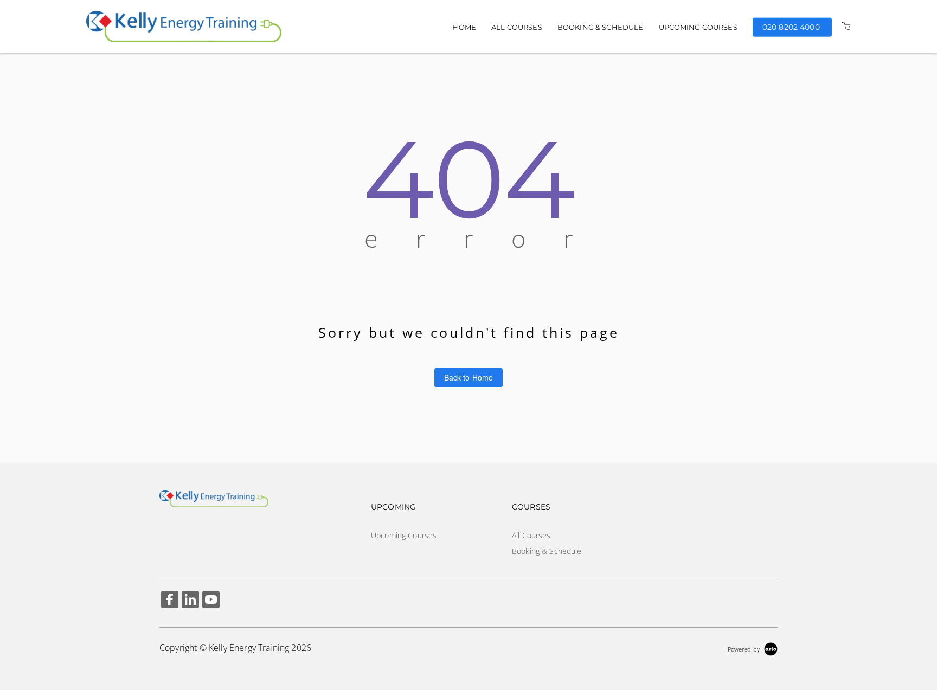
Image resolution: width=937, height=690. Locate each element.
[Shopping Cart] (846, 26)
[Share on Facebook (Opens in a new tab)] (169, 601)
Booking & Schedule (600, 27)
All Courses (516, 27)
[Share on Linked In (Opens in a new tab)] (190, 601)
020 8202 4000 (791, 26)
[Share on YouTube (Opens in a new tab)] (211, 601)
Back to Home (468, 377)
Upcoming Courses (698, 27)
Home (464, 27)
